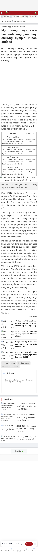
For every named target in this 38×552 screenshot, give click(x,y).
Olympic (5, 363)
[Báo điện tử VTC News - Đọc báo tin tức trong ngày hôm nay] (13, 13)
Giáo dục (8, 21)
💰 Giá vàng (24, 16)
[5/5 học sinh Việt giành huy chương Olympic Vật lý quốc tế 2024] (7, 334)
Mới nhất (6, 16)
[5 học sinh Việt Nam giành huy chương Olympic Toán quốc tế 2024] (7, 345)
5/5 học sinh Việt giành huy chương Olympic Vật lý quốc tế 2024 (26, 333)
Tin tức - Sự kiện (20, 21)
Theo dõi (28, 544)
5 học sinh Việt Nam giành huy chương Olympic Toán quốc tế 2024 (26, 344)
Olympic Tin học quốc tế (10, 367)
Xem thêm (18, 451)
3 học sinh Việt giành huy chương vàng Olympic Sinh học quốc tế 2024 (26, 354)
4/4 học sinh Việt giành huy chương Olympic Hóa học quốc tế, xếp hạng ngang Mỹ (26, 323)
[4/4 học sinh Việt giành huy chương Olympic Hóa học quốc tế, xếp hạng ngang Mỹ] (7, 324)
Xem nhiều (15, 16)
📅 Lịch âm (33, 16)
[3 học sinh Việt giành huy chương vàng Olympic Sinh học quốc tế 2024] (7, 355)
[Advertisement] (19, 81)
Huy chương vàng (23, 363)
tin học (12, 363)
